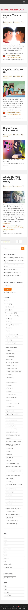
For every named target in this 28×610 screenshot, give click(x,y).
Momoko (8, 454)
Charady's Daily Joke (11, 325)
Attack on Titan (10, 511)
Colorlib (13, 608)
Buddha (8, 322)
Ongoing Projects (9, 313)
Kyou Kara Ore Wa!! (11, 429)
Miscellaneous (8, 307)
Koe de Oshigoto (10, 426)
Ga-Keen (8, 328)
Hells (7, 417)
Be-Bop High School (11, 362)
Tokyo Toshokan (8, 564)
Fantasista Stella (10, 394)
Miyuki (7, 451)
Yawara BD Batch (15, 275)
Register (6, 586)
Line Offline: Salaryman (12, 435)
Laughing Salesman (11, 432)
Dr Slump (8, 391)
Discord (5, 540)
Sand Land (8, 481)
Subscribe (7, 289)
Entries (6, 592)
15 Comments (6, 188)
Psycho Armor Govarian (12, 514)
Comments (7, 595)
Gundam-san (10, 406)
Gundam (8, 400)
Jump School (9, 423)
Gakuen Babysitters (11, 397)
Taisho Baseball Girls (11, 520)
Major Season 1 (10, 343)
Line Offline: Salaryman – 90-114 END (13, 265)
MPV (5, 543)
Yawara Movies (10, 501)
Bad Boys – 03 (14, 269)
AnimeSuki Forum (8, 567)
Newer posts (6, 242)
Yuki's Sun (8, 504)
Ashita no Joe (9, 356)
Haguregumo (9, 411)
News (5, 301)
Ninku (7, 460)
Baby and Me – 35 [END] (17, 257)
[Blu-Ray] (7, 310)
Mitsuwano (9, 448)
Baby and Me (9, 353)
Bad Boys (8, 319)
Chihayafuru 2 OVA (10, 382)
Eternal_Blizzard (17, 186)
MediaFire (6, 558)
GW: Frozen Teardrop (12, 403)
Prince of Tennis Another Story (13, 466)
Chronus (8, 385)
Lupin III (8, 438)
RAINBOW (8, 478)
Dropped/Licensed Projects (12, 508)
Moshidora (8, 457)
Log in (5, 589)
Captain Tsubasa (10, 365)
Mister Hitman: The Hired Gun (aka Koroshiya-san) (13, 444)
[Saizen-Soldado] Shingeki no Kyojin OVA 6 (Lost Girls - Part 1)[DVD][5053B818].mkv (13, 227)
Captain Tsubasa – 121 (13, 70)
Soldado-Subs (6, 223)
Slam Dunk (8, 517)
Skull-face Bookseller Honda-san (14, 484)
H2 (6, 331)
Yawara (8, 498)
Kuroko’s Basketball (11, 337)
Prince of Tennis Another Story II (14, 471)
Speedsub (9, 377)
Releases (6, 304)
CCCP (5, 552)
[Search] (22, 248)
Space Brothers (10, 489)
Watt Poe (8, 495)
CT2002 (9, 374)
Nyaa (5, 561)
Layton (7, 340)
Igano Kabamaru (10, 420)
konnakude (17, 22)
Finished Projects (9, 347)
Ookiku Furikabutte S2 (11, 463)
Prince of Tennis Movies (12, 475)
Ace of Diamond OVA (11, 316)
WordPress (22, 608)
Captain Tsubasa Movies (13, 371)
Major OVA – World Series (12, 441)
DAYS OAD (8, 388)
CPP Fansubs (7, 549)
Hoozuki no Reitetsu (11, 334)
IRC (4, 537)
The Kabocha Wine (10, 523)
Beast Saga (9, 359)
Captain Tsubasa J (11, 368)
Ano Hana (8, 350)
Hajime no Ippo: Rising (11, 414)
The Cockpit (9, 492)
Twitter (5, 555)
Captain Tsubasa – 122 (13, 16)
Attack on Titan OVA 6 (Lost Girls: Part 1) (12, 179)
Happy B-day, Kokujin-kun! (10, 129)
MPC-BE (6, 546)
